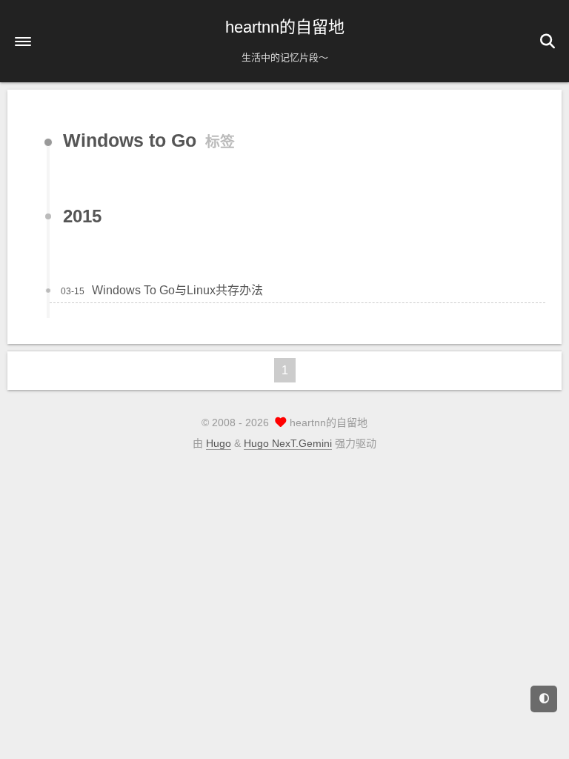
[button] (23, 41)
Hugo (218, 443)
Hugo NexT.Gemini (288, 443)
